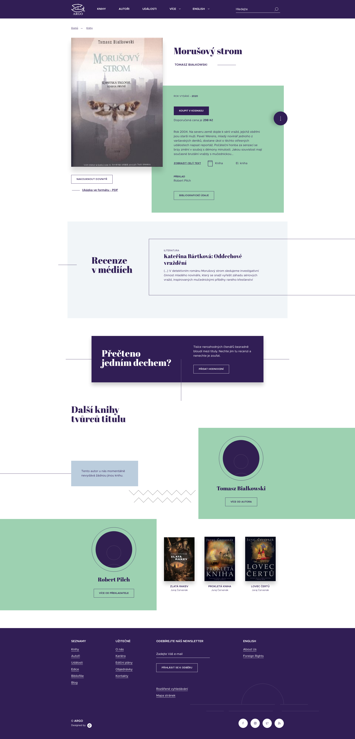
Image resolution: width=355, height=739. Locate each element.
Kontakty (122, 676)
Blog (74, 682)
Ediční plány (124, 662)
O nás (120, 649)
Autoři (124, 9)
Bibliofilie (77, 676)
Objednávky (124, 669)
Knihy (101, 9)
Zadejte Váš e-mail (169, 654)
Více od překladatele (114, 593)
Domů (74, 28)
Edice (75, 669)
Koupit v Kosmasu (191, 111)
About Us (249, 649)
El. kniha (241, 163)
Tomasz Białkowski (241, 488)
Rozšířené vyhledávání (172, 689)
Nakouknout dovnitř (92, 179)
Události (149, 9)
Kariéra (121, 656)
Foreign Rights (253, 656)
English (199, 9)
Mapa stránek (165, 695)
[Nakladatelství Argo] (78, 9)
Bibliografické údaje (194, 195)
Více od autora (241, 502)
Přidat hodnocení (211, 369)
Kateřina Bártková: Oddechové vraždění (203, 259)
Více (173, 9)
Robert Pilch (114, 579)
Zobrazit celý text (187, 163)
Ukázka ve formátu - (100, 190)
